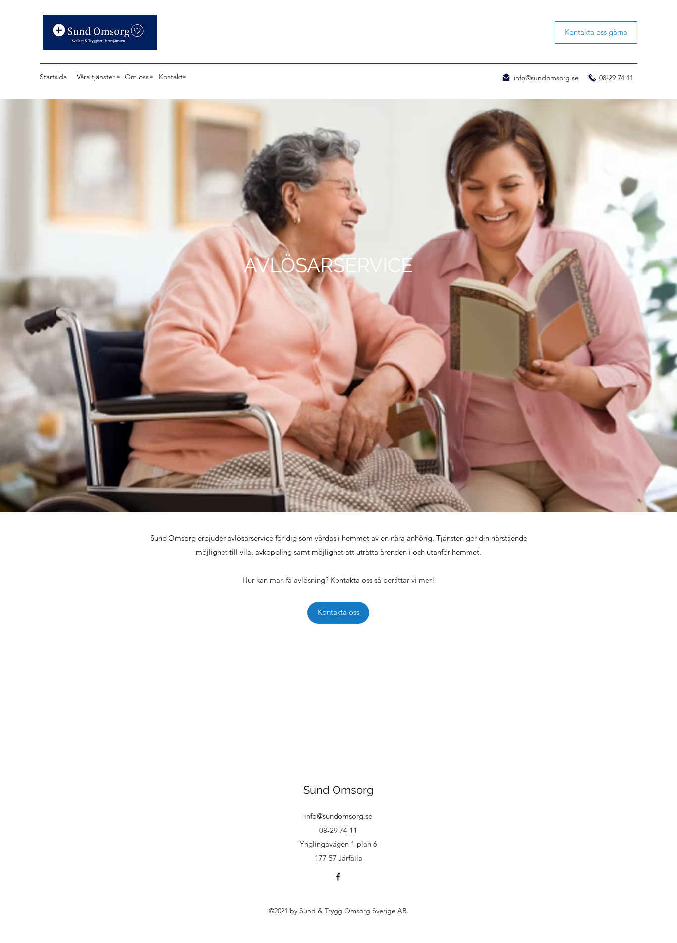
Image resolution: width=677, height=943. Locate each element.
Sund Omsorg (338, 789)
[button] (96, 76)
